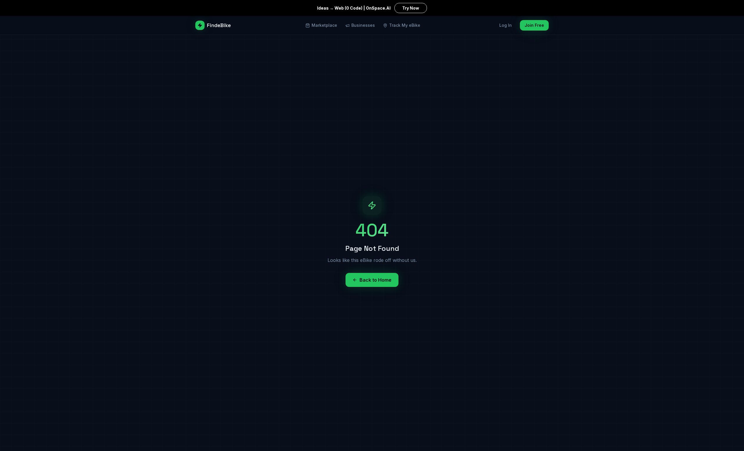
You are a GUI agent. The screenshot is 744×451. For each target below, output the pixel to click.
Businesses (363, 25)
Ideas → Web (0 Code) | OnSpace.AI (368, 8)
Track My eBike (404, 25)
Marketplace (324, 25)
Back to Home (375, 280)
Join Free (534, 25)
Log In (505, 25)
